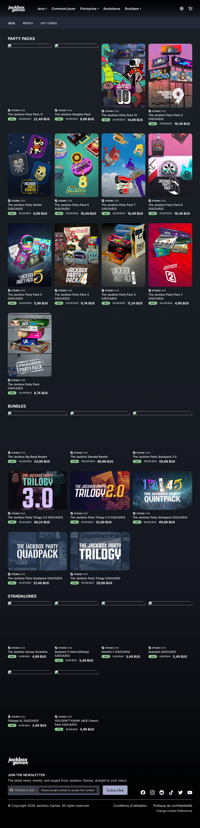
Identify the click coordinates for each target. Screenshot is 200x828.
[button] (42, 9)
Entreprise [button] (88, 9)
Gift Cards (49, 23)
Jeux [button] (41, 9)
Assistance (111, 9)
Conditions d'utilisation (130, 806)
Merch (28, 23)
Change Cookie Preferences (174, 810)
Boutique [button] (132, 9)
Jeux (11, 23)
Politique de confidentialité (172, 806)
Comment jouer (64, 9)
